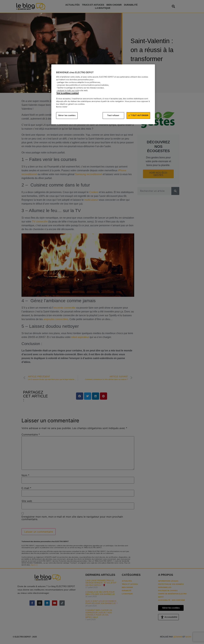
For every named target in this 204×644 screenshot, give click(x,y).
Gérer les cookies (67, 115)
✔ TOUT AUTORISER (138, 115)
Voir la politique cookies (67, 93)
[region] (103, 94)
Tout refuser (113, 115)
